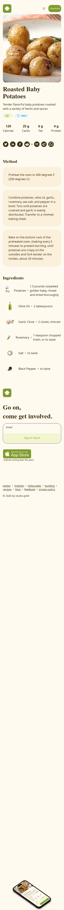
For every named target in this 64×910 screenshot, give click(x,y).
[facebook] (20, 144)
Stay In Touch (32, 438)
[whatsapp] (51, 144)
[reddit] (27, 144)
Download (55, 8)
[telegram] (44, 144)
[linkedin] (13, 144)
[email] (37, 144)
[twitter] (6, 144)
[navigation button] (44, 9)
